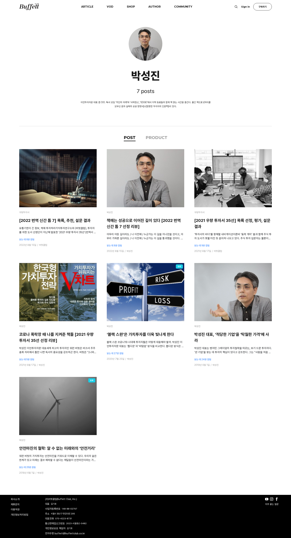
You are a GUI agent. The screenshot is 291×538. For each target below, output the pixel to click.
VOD (110, 6)
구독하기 (262, 6)
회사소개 (15, 499)
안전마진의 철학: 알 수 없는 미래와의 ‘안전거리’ (57, 448)
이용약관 (15, 509)
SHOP (131, 6)
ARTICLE (87, 6)
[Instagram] (272, 501)
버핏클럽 (43, 245)
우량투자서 (24, 212)
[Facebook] (277, 501)
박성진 (110, 212)
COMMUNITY (183, 6)
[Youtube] (267, 501)
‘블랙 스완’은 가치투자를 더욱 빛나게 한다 (140, 334)
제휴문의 (15, 504)
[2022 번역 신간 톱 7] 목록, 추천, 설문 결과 (55, 220)
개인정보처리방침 (19, 514)
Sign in (245, 6)
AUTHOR (154, 6)
